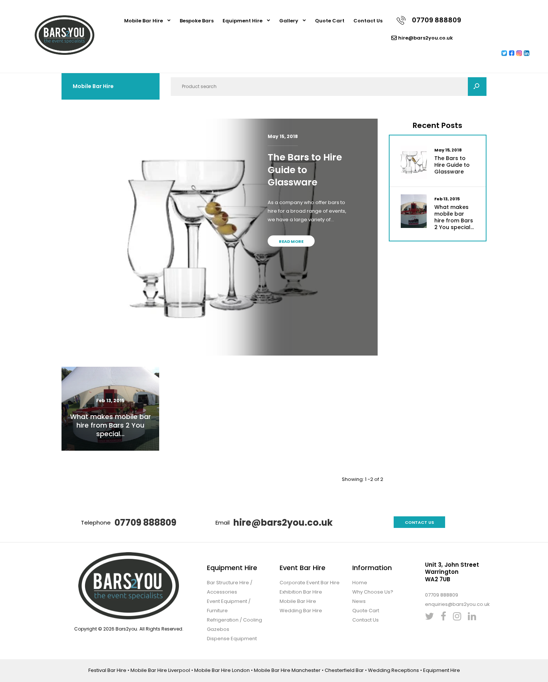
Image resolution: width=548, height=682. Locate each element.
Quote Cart (365, 610)
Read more (291, 241)
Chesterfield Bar (344, 670)
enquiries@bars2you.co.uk (457, 604)
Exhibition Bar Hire (301, 591)
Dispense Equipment (232, 638)
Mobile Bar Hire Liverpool (160, 670)
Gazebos (218, 629)
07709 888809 (145, 522)
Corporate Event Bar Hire (310, 582)
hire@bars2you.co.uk (283, 522)
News (359, 601)
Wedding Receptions (393, 670)
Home (359, 582)
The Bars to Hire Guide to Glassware (305, 170)
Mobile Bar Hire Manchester (287, 670)
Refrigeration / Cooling (234, 619)
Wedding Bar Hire (301, 610)
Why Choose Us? (372, 591)
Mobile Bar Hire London (222, 670)
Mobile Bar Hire (298, 601)
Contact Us (419, 522)
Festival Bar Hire (107, 670)
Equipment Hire (441, 670)
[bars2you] (64, 53)
